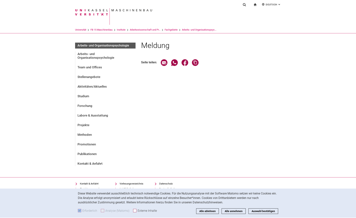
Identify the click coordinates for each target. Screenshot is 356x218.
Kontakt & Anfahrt (90, 163)
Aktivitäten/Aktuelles (92, 86)
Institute (121, 29)
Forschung (85, 106)
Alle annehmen (234, 211)
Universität (80, 29)
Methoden (85, 135)
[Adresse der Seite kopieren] (195, 65)
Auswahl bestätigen (263, 211)
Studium (83, 96)
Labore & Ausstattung (93, 115)
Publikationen (87, 154)
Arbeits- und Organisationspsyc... (199, 29)
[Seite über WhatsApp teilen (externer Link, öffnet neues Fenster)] (174, 65)
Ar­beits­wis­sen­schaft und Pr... (145, 29)
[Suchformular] (244, 4)
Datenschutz (166, 183)
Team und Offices (90, 67)
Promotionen (87, 144)
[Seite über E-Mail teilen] (164, 65)
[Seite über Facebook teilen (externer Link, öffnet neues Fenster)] (185, 65)
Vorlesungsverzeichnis (131, 183)
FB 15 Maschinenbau (101, 29)
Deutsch (273, 4)
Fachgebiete (171, 29)
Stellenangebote (89, 77)
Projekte (83, 125)
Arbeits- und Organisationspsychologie (103, 45)
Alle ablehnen (207, 211)
